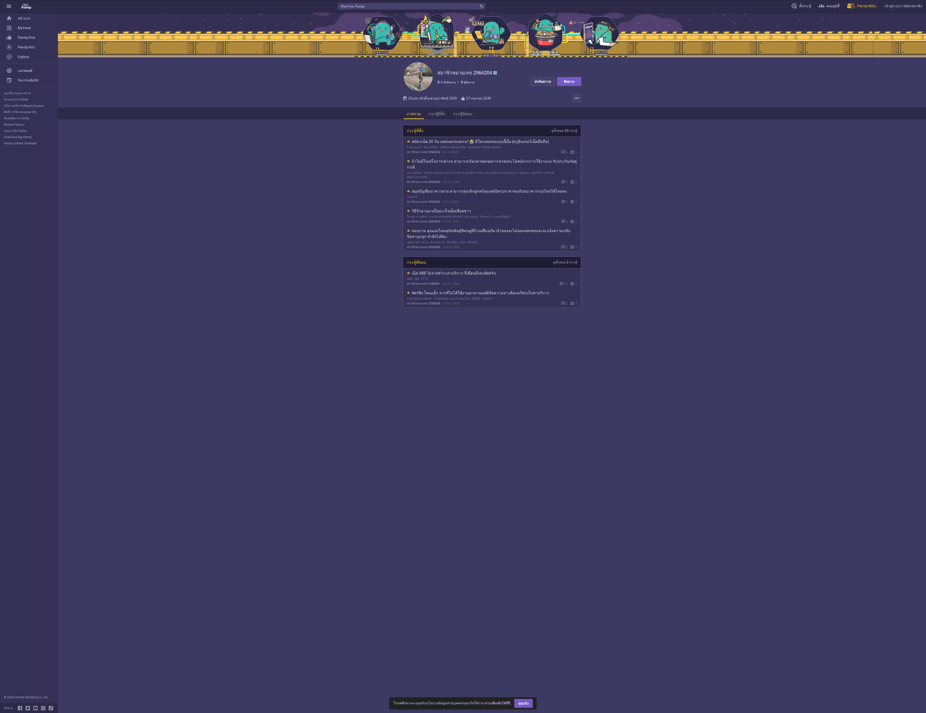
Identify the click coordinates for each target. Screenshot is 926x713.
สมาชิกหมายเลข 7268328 (423, 303)
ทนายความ (437, 242)
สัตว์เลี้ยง (452, 242)
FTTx (424, 279)
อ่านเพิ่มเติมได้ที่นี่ (498, 703)
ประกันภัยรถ (414, 173)
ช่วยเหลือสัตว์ (502, 216)
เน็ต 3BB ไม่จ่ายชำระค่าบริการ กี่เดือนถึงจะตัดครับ (454, 273)
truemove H (414, 147)
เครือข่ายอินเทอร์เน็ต (453, 147)
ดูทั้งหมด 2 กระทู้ (565, 262)
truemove (474, 147)
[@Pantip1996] (29, 708)
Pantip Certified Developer (20, 143)
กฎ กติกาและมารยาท (17, 93)
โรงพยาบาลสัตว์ (417, 216)
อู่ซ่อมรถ (524, 173)
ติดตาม (569, 81)
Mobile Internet (491, 147)
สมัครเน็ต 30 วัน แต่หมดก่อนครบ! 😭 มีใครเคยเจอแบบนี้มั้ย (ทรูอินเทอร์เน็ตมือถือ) (480, 141)
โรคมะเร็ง (486, 216)
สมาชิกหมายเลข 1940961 (423, 283)
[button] (9, 6)
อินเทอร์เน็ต (431, 147)
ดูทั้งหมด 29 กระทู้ (564, 130)
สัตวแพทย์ (471, 216)
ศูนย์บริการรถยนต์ (542, 173)
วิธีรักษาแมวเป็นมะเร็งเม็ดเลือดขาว (441, 211)
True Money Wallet (419, 298)
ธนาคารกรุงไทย (460, 298)
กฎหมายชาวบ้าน (418, 242)
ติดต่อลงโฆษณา (14, 124)
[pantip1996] (36, 708)
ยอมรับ (523, 703)
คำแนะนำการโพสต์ (16, 99)
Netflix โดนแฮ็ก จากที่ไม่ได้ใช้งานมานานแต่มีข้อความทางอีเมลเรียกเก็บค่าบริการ (480, 293)
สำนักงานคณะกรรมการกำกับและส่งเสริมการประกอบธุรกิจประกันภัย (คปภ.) (470, 173)
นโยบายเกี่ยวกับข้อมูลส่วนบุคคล (24, 106)
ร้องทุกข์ (487, 298)
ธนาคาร (412, 197)
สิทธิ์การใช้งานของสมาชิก (20, 112)
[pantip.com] (26, 6)
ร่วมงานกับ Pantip (15, 131)
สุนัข (462, 242)
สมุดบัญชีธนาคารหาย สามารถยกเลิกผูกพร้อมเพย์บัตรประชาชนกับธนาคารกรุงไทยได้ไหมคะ (489, 191)
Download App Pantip (18, 137)
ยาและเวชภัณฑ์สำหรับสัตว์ (446, 216)
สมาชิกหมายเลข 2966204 (423, 152)
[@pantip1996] (51, 708)
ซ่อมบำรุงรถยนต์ (417, 177)
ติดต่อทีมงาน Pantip (16, 118)
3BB (409, 279)
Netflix (476, 298)
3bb (416, 279)
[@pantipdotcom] (44, 708)
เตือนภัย (472, 242)
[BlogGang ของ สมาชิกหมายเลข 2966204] (495, 73)
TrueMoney (440, 298)
